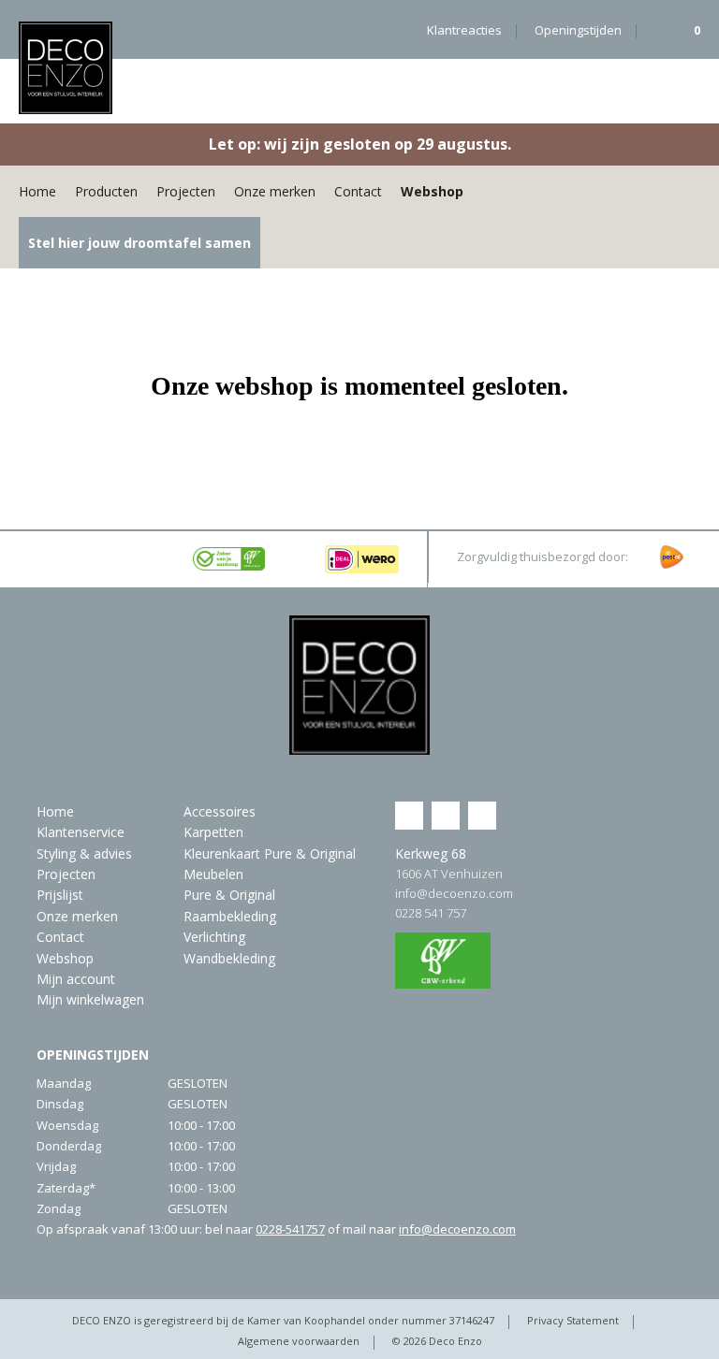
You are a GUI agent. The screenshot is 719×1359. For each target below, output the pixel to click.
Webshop (432, 191)
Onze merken (274, 191)
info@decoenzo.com (454, 893)
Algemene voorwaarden (299, 1341)
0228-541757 (290, 1229)
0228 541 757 (430, 912)
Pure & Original (229, 895)
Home (37, 191)
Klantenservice (81, 832)
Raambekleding (229, 916)
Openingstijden (578, 30)
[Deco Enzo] (65, 68)
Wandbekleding (229, 958)
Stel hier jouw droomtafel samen (139, 243)
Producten (106, 191)
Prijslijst (60, 895)
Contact (358, 191)
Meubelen (213, 874)
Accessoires (219, 811)
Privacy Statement (573, 1320)
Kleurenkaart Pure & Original (269, 853)
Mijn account (76, 979)
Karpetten (213, 832)
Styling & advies (84, 853)
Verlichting (214, 937)
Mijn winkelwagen (90, 999)
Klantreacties (464, 30)
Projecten (185, 191)
